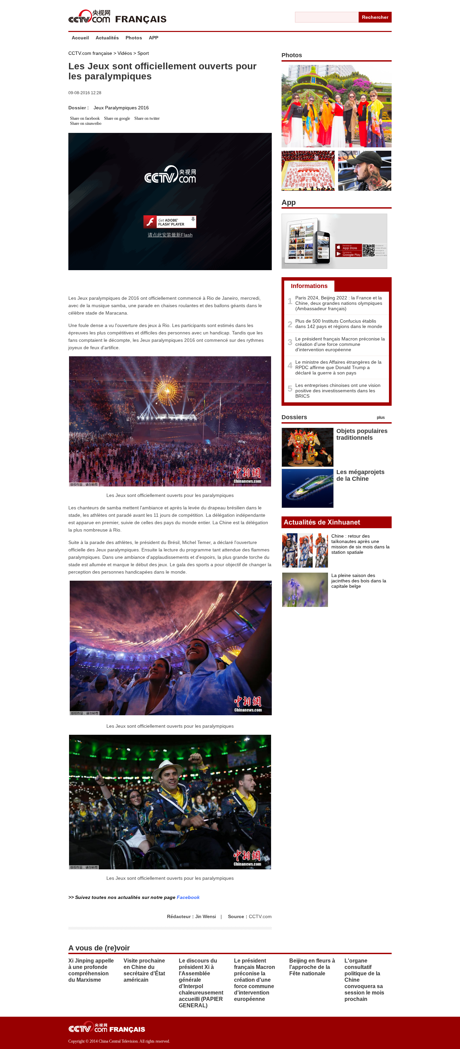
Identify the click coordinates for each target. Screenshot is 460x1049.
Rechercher (375, 17)
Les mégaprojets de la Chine (360, 475)
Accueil (80, 37)
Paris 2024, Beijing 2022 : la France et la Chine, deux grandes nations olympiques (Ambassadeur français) (338, 303)
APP (153, 37)
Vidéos (125, 53)
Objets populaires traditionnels (362, 434)
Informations (309, 286)
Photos (134, 37)
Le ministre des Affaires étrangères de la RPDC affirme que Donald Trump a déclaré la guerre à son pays (338, 367)
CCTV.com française (90, 53)
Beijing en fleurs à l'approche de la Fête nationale (312, 967)
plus (381, 417)
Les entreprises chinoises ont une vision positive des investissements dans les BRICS (338, 391)
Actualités (107, 37)
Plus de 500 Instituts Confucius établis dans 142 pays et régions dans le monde (338, 323)
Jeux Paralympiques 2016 (121, 107)
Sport (143, 53)
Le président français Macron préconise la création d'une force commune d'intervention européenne (340, 344)
